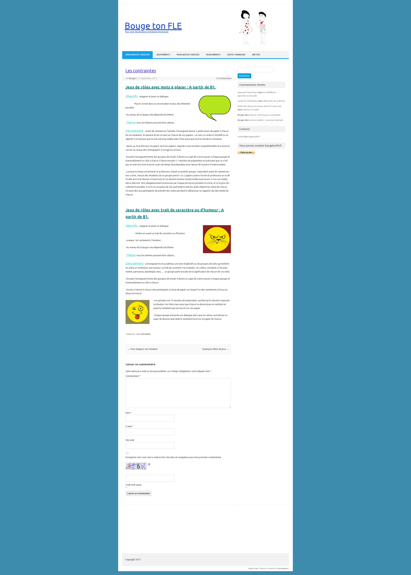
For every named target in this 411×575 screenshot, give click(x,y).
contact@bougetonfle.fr (249, 136)
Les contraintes (144, 334)
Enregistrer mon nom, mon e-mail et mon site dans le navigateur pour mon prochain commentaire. (174, 457)
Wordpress (283, 568)
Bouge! (132, 78)
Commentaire (133, 376)
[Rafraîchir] (149, 464)
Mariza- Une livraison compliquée (265, 115)
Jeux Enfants (163, 55)
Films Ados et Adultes (188, 55)
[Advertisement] (261, 207)
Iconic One (253, 568)
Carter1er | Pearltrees (248, 101)
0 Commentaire (224, 78)
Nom (129, 413)
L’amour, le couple (251, 109)
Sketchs (256, 55)
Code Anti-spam (133, 484)
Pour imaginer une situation (143, 349)
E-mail (129, 426)
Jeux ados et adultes (137, 55)
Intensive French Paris (248, 92)
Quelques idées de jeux (215, 349)
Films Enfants (213, 55)
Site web (130, 440)
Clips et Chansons (236, 55)
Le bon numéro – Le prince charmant (266, 120)
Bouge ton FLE (153, 25)
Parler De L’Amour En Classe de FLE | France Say (259, 106)
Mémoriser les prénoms (274, 101)
